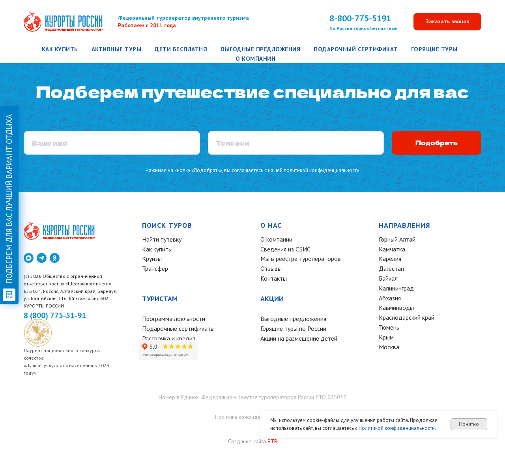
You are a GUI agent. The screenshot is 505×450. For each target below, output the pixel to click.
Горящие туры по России (293, 328)
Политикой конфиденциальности (397, 428)
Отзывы (271, 268)
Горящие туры (434, 49)
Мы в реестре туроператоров (300, 258)
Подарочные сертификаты (178, 328)
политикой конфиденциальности (321, 170)
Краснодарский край (406, 317)
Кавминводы (396, 307)
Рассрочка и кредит (169, 338)
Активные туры (117, 49)
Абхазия (390, 298)
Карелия (390, 258)
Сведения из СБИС (285, 249)
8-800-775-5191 (360, 18)
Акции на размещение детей (298, 338)
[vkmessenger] (29, 258)
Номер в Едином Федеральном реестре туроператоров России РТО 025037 (252, 397)
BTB (272, 441)
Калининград (396, 288)
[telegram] (42, 258)
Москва (389, 347)
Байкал (388, 278)
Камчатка (392, 249)
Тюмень (389, 327)
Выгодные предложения (260, 49)
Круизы (152, 258)
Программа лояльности (173, 318)
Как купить (60, 49)
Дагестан (391, 268)
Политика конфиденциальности (252, 416)
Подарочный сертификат (356, 49)
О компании (255, 58)
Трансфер (155, 268)
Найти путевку (161, 239)
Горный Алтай (397, 239)
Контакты (273, 278)
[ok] (55, 258)
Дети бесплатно (181, 49)
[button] (447, 22)
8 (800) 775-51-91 (55, 315)
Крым (386, 337)
